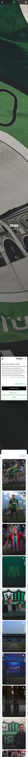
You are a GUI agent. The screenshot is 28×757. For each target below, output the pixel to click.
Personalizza (13, 392)
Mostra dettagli (19, 383)
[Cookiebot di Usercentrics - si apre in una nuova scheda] (16, 359)
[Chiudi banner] (25, 358)
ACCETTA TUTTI (14, 388)
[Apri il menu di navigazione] (2, 2)
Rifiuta (14, 397)
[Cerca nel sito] (26, 2)
